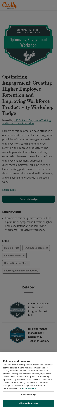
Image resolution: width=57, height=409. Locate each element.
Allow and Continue (28, 403)
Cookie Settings (28, 394)
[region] (28, 380)
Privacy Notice (29, 388)
